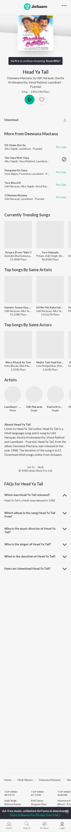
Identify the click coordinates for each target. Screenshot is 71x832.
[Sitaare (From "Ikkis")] (18, 234)
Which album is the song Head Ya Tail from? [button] (29, 514)
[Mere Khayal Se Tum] (18, 344)
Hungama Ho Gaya (16, 170)
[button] (42, 99)
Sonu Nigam (11, 173)
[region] (35, 780)
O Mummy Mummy (16, 195)
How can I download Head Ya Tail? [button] (27, 568)
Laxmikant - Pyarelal (30, 148)
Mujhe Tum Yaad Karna (50, 362)
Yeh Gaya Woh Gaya (17, 157)
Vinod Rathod (38, 82)
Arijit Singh (10, 800)
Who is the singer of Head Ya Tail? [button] (27, 544)
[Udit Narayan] (34, 394)
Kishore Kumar (12, 804)
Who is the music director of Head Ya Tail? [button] (29, 530)
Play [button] (30, 99)
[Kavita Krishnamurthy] (55, 394)
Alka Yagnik (11, 148)
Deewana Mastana (19, 78)
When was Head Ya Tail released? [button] (27, 495)
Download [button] (11, 119)
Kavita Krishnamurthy (55, 406)
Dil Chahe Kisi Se (15, 145)
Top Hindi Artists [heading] (11, 793)
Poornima (25, 173)
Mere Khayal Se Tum (18, 362)
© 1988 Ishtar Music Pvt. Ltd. (35, 470)
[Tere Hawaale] (50, 234)
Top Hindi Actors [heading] (37, 793)
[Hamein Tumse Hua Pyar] (18, 289)
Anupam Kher (39, 804)
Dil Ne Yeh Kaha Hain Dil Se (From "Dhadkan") (50, 307)
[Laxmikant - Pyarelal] (12, 394)
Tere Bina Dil (13, 182)
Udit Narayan (45, 78)
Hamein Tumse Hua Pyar (18, 307)
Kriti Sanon (37, 800)
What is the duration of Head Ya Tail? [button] (29, 556)
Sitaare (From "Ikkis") (18, 252)
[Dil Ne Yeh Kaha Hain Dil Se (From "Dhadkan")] (50, 289)
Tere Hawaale (50, 252)
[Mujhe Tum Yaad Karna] (50, 344)
